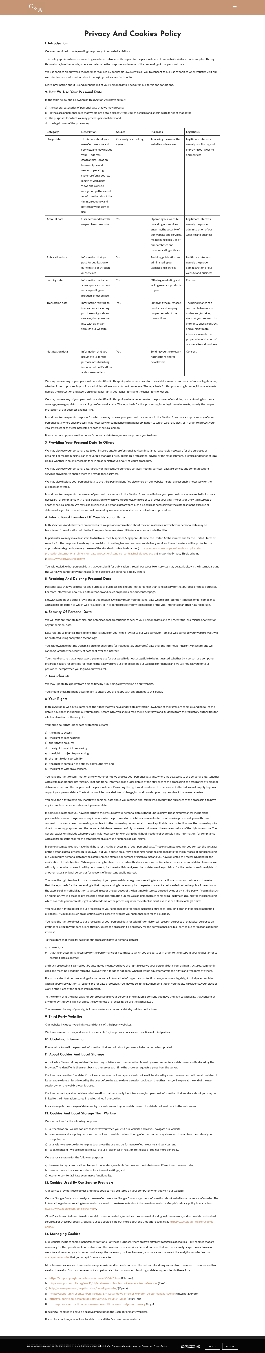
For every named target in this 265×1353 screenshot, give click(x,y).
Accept (230, 1346)
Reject (212, 1346)
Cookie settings (190, 1346)
